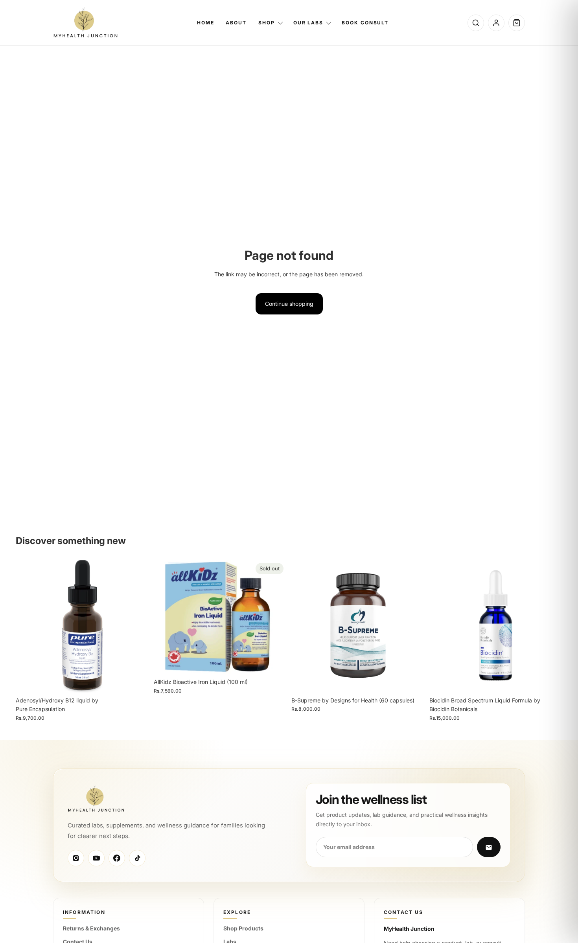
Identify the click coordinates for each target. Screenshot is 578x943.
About (236, 23)
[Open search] (476, 23)
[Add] (137, 681)
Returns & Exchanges (91, 928)
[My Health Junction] (85, 22)
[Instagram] (76, 858)
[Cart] (516, 23)
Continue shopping (289, 303)
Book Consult (365, 23)
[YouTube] (96, 858)
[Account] (496, 23)
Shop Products (243, 928)
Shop (266, 23)
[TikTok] (137, 858)
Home (205, 23)
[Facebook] (117, 858)
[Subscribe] (489, 847)
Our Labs (308, 23)
